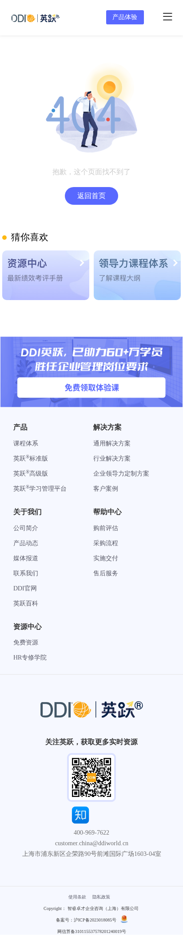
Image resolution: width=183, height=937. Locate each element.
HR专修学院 (30, 657)
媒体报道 (25, 558)
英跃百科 (25, 603)
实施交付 (105, 558)
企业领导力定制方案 (121, 473)
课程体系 (25, 443)
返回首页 (91, 195)
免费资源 (25, 642)
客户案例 (105, 488)
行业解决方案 (112, 458)
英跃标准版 (30, 458)
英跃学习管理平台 (40, 488)
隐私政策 (101, 896)
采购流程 (105, 543)
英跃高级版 (30, 473)
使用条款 (77, 896)
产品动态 (25, 543)
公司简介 (25, 528)
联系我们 (25, 573)
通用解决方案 (112, 443)
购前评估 (105, 528)
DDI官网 (25, 588)
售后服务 (105, 573)
